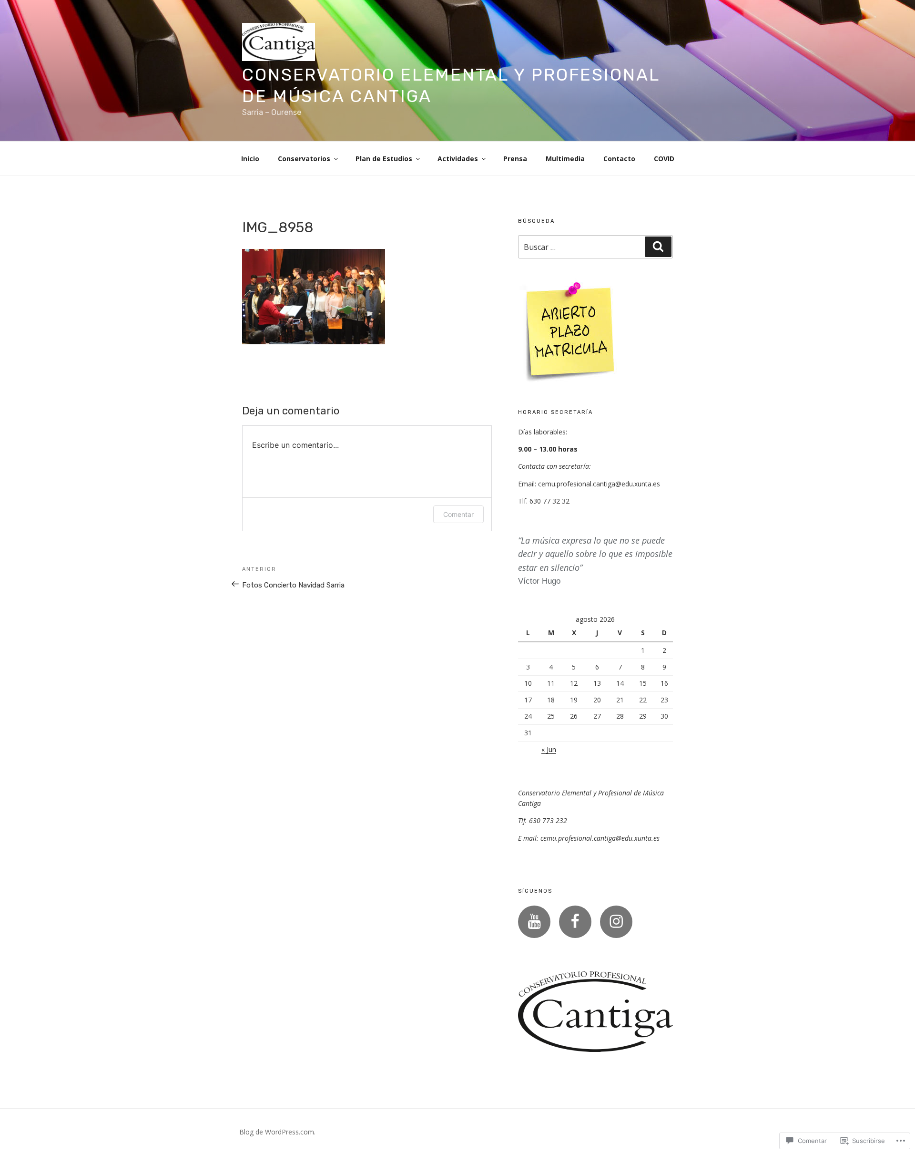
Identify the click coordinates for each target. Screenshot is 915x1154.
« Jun (548, 749)
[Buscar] (658, 247)
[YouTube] (534, 922)
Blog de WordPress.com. (277, 1131)
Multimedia (565, 158)
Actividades (457, 158)
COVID (664, 158)
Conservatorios (304, 158)
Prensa (515, 158)
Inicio (250, 158)
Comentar (458, 514)
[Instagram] (616, 922)
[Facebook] (575, 922)
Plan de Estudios (384, 158)
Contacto (619, 158)
